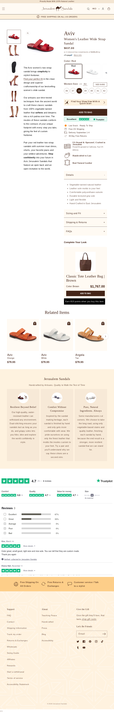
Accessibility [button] (47, 640)
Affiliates (11, 659)
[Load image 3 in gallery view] (14, 67)
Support (10, 609)
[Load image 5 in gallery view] (14, 98)
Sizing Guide (13, 653)
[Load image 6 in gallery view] (14, 113)
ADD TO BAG (85, 293)
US (80, 84)
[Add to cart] (35, 323)
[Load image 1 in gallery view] (14, 37)
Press (44, 628)
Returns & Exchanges (17, 640)
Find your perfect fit (33, 79)
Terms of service (15, 678)
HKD (94, 9)
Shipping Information (17, 628)
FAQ (9, 615)
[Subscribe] (104, 634)
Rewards (11, 665)
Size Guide (100, 85)
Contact (10, 622)
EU (85, 84)
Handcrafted (48, 622)
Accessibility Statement (18, 684)
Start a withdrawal (15, 672)
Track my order (14, 634)
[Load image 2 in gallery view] (14, 52)
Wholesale (12, 647)
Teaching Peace (49, 615)
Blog (44, 634)
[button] (3, 9)
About (45, 609)
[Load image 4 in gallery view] (14, 82)
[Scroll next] (105, 336)
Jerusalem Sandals (60, 704)
